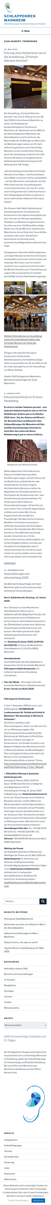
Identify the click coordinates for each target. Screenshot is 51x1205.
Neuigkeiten (10, 985)
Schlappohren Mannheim (20, 18)
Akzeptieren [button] (38, 1200)
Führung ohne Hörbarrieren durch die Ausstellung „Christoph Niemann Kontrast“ (25, 56)
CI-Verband (9, 980)
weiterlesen (10, 563)
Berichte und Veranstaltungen (18, 974)
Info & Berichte (11, 1157)
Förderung (9, 1162)
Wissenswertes (11, 1008)
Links (6, 1168)
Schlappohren (11, 1140)
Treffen (7, 1002)
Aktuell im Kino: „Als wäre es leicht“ (21, 942)
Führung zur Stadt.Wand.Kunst (18, 919)
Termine (8, 996)
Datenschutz (10, 1179)
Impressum (9, 1173)
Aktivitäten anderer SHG (16, 968)
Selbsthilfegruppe (13, 1145)
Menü (27, 31)
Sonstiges (9, 991)
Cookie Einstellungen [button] (18, 1200)
